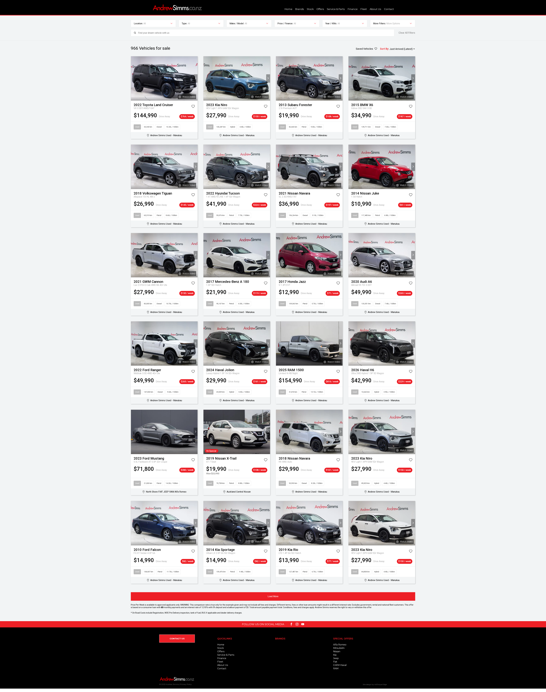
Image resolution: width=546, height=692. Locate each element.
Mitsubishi (338, 648)
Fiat (335, 661)
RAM (336, 668)
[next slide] (195, 78)
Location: (138, 23)
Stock (310, 9)
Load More (273, 596)
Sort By (384, 48)
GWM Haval (340, 665)
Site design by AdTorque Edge (375, 684)
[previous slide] (133, 78)
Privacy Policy (186, 684)
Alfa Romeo (339, 644)
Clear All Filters (407, 32)
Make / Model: (236, 23)
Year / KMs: (331, 23)
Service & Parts (336, 9)
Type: (184, 23)
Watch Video (188, 96)
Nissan (336, 651)
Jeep (336, 658)
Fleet (363, 9)
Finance (353, 9)
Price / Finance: (285, 23)
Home (288, 9)
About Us (375, 9)
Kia (334, 655)
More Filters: (379, 23)
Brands (299, 9)
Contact (389, 9)
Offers (320, 9)
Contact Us (177, 638)
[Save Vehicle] (193, 107)
